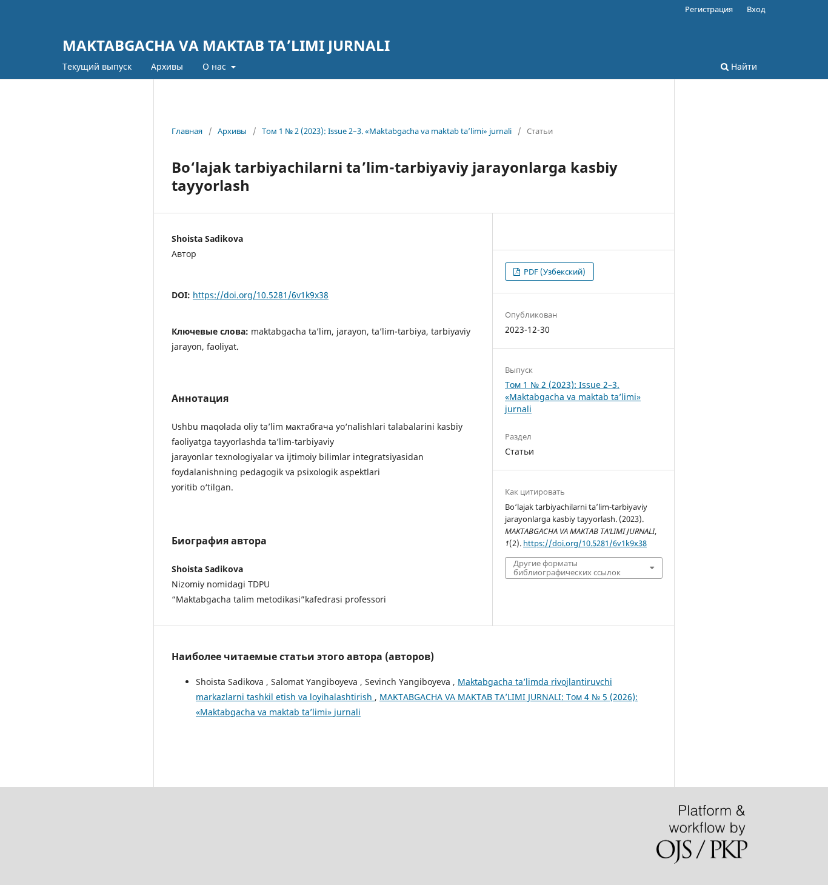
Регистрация (709, 9)
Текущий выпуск (97, 66)
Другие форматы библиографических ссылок (567, 567)
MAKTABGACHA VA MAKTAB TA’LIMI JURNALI (226, 45)
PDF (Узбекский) (554, 271)
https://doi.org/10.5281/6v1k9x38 (261, 295)
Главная (187, 130)
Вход (756, 9)
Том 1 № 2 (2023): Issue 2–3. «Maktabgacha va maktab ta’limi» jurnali (387, 130)
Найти (743, 66)
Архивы (167, 66)
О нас (215, 66)
